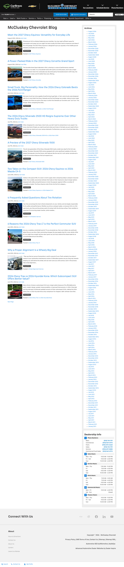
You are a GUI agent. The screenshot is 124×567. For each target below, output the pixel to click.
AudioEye (112, 544)
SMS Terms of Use (82, 539)
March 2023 (92, 119)
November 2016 (93, 281)
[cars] (81, 517)
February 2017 (92, 275)
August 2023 (92, 108)
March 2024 (92, 93)
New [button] (5, 19)
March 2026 (92, 42)
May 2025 (91, 63)
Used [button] (12, 19)
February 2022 (92, 146)
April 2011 (91, 420)
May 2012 (91, 396)
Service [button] (31, 19)
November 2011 (93, 405)
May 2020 (91, 191)
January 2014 (92, 354)
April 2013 (91, 373)
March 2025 (92, 68)
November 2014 (93, 332)
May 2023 (91, 114)
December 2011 (93, 403)
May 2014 (91, 345)
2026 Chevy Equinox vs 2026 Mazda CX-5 (41, 190)
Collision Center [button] (59, 19)
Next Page (11, 301)
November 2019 (93, 204)
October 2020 (92, 181)
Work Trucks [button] (21, 19)
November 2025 (93, 50)
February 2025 (92, 70)
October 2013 (92, 360)
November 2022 (93, 127)
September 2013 (93, 362)
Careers (10, 547)
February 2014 (92, 351)
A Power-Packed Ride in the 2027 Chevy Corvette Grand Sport (41, 61)
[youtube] (112, 517)
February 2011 (92, 424)
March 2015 (92, 324)
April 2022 (91, 142)
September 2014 (93, 337)
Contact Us (11, 540)
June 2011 (91, 416)
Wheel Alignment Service (36, 269)
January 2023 (92, 123)
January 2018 (92, 251)
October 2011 (92, 407)
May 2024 (91, 89)
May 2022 (91, 140)
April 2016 (91, 296)
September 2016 (93, 285)
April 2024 (91, 91)
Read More (27, 51)
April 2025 (91, 65)
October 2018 (92, 232)
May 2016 (91, 294)
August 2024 (92, 82)
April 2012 (91, 398)
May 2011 (91, 418)
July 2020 (91, 187)
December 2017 (93, 253)
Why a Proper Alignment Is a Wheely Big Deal (32, 250)
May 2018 (91, 243)
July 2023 (91, 110)
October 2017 (92, 258)
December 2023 (93, 100)
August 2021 (92, 159)
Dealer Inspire (111, 548)
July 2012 (91, 392)
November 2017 (93, 255)
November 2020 (93, 179)
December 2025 (93, 48)
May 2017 (91, 268)
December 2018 (93, 228)
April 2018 (91, 245)
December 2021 (93, 151)
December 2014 (93, 330)
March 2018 (92, 247)
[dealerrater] (89, 517)
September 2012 (93, 388)
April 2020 (91, 193)
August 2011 (92, 411)
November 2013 (93, 358)
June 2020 (91, 189)
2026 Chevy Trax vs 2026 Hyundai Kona (40, 297)
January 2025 (92, 72)
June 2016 (91, 292)
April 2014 (91, 347)
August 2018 (92, 236)
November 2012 (93, 384)
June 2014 (91, 343)
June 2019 (91, 215)
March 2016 (92, 298)
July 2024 (91, 85)
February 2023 (92, 121)
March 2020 (92, 196)
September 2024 (93, 80)
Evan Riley (23, 64)
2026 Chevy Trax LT (34, 243)
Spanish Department (76, 18)
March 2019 (92, 221)
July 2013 (91, 366)
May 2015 (91, 319)
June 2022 (91, 138)
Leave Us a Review (14, 551)
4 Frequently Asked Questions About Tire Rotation (35, 198)
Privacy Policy (70, 539)
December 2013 (93, 356)
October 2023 (92, 104)
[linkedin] (104, 517)
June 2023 (91, 112)
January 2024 (92, 97)
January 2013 (92, 379)
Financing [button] (47, 19)
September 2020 (93, 183)
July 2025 (91, 59)
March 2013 (92, 375)
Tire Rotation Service (35, 216)
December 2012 (93, 381)
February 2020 (92, 198)
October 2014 (92, 334)
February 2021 (92, 172)
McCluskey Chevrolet (108, 535)
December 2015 (93, 304)
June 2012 (91, 394)
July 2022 (91, 136)
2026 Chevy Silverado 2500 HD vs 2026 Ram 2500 (43, 135)
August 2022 (92, 134)
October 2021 (92, 155)
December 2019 (93, 202)
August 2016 (92, 287)
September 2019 (93, 208)
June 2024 (91, 87)
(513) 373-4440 (107, 445)
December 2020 (93, 176)
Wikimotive (104, 544)
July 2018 (91, 238)
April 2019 (91, 219)
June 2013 (91, 369)
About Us (11, 544)
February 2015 (92, 326)
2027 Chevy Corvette (35, 80)
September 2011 (93, 409)
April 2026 (91, 40)
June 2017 (91, 266)
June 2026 (91, 35)
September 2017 (93, 260)
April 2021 (91, 168)
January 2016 (92, 302)
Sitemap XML (110, 539)
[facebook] (96, 517)
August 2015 (92, 313)
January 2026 (92, 46)
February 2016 (92, 300)
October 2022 (92, 129)
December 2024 (93, 74)
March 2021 (92, 170)
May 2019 (91, 217)
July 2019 (91, 213)
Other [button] (87, 19)
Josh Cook (23, 38)
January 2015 (92, 328)
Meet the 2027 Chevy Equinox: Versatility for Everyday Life (39, 35)
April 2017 (91, 270)
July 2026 (91, 33)
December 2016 (93, 279)
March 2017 (92, 272)
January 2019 (92, 226)
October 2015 (92, 309)
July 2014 (91, 341)
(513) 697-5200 (107, 449)
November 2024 (93, 76)
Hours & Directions (14, 536)
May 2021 (91, 166)
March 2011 (91, 422)
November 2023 (93, 102)
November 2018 (93, 230)
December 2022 (93, 125)
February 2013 (92, 377)
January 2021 (92, 174)
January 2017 (92, 277)
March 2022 (92, 144)
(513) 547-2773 (108, 442)
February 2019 (92, 223)
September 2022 (93, 132)
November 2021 (93, 153)
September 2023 (93, 106)
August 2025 (92, 57)
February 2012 (92, 401)
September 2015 (93, 311)
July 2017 (91, 264)
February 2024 (92, 95)
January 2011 (92, 426)
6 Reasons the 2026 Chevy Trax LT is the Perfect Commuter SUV (42, 224)
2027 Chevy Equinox (35, 54)
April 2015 (91, 322)
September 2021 (93, 157)
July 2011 (91, 413)
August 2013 (92, 364)
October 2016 (92, 283)
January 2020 (92, 200)
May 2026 (91, 38)
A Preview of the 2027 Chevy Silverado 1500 (31, 143)
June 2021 (91, 164)
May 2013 (91, 371)
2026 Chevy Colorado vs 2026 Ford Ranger (41, 109)
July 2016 (91, 290)
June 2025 (91, 61)
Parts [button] (39, 19)
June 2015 (91, 317)
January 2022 (92, 149)
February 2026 (92, 44)
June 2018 (91, 240)
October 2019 (92, 206)
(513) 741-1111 (108, 440)
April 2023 (91, 117)
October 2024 (92, 78)
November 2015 (93, 307)
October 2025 (92, 53)
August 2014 (92, 339)
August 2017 (92, 262)
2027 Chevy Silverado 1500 (36, 161)
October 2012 (92, 386)
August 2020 (92, 185)
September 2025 (93, 55)
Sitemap (102, 539)
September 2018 (93, 234)
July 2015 (91, 315)
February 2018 (92, 249)
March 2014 (92, 349)
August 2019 (92, 211)
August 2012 (92, 390)
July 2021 (91, 161)
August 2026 (92, 31)
